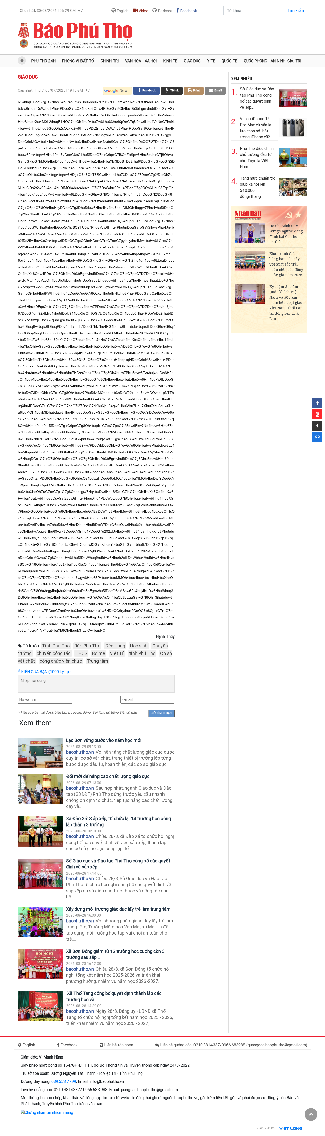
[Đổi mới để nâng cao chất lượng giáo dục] (40, 789)
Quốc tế (229, 61)
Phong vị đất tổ (78, 61)
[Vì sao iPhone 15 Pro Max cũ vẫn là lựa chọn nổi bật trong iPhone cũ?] (293, 126)
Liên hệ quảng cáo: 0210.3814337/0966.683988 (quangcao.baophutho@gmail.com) (233, 1044)
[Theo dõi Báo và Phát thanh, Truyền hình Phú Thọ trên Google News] (117, 91)
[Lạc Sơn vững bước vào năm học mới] (40, 753)
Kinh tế (170, 61)
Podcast (164, 11)
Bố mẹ (98, 653)
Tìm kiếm (295, 10)
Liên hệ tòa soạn (118, 1044)
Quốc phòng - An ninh (264, 61)
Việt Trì (117, 653)
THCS (81, 653)
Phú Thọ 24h (43, 61)
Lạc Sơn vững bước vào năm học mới (103, 740)
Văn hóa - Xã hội (141, 61)
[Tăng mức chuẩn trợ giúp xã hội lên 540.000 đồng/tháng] (293, 186)
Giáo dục (192, 61)
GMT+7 (51, 10)
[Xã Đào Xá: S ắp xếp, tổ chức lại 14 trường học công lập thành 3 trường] (40, 831)
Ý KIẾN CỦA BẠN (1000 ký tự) (44, 671)
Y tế (211, 61)
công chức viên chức (61, 661)
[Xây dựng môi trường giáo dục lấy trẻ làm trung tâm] (40, 922)
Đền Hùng (115, 645)
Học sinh (139, 645)
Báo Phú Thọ (87, 645)
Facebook (188, 11)
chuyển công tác (54, 653)
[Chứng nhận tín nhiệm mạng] (47, 1112)
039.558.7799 (63, 1081)
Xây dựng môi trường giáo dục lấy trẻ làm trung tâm (118, 909)
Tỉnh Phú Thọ (56, 645)
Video (143, 11)
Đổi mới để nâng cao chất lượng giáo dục (108, 776)
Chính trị (110, 61)
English (122, 11)
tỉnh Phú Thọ (142, 653)
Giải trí (294, 61)
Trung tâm (97, 661)
